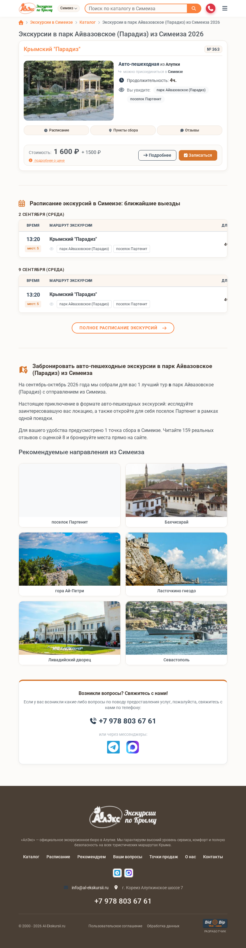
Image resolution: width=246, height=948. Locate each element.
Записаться (200, 155)
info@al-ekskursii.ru (90, 887)
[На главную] (36, 8)
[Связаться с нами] (210, 8)
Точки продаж (163, 856)
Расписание (58, 856)
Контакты (213, 856)
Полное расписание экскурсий (118, 327)
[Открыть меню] (224, 8)
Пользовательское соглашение (115, 926)
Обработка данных (163, 926)
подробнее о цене (49, 160)
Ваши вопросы (127, 856)
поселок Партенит (145, 99)
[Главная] (21, 22)
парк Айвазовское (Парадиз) (181, 90)
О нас (190, 856)
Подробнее (160, 155)
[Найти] (194, 8)
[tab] (56, 130)
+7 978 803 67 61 (123, 901)
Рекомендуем (91, 856)
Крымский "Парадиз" (52, 49)
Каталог (31, 856)
